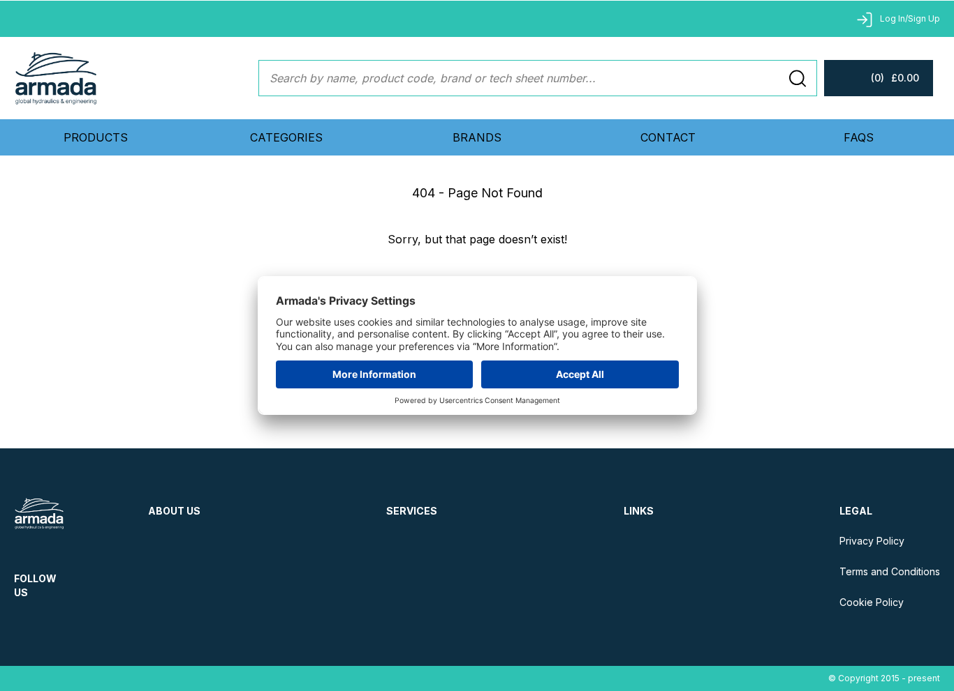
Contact (668, 137)
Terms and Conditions (889, 571)
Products (96, 137)
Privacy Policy (871, 541)
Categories (286, 137)
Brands (477, 137)
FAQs (859, 137)
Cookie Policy (871, 602)
